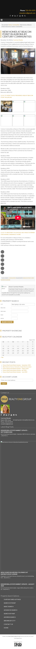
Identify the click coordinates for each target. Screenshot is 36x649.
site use (28, 636)
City (2, 304)
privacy (20, 638)
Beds (2, 314)
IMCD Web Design (18, 641)
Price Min (3, 307)
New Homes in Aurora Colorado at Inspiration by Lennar (17, 367)
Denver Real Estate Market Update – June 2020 (15, 372)
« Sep (2, 357)
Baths (2, 318)
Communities (12, 278)
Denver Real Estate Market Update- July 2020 (14, 370)
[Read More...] (5, 435)
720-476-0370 (30, 10)
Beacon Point (27, 278)
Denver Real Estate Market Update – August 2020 (15, 368)
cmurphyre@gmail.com (27, 13)
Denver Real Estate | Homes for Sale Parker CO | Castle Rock (18, 4)
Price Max (3, 311)
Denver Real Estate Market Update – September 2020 (17, 365)
